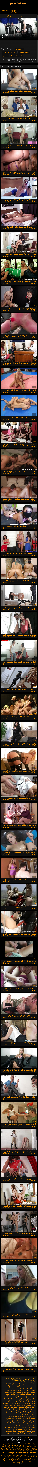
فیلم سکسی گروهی (23, 1452)
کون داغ (23, 1433)
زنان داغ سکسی (18, 1396)
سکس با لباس (33, 1452)
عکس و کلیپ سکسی (20, 1456)
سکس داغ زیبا (14, 1403)
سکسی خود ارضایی (9, 52)
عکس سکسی (16, 1455)
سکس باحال (33, 1445)
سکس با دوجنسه (5, 1458)
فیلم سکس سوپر (32, 1455)
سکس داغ (19, 2)
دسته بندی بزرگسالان (14, 11)
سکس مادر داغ (12, 1407)
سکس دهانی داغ (23, 1407)
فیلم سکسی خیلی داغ (26, 1416)
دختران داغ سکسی (10, 1394)
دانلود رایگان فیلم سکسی (24, 1443)
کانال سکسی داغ (16, 55)
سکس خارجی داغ (9, 1398)
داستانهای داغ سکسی (28, 1386)
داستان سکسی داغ (24, 1385)
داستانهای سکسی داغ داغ (27, 1388)
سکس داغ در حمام (25, 1403)
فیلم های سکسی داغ (16, 1420)
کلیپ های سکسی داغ (23, 1431)
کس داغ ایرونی (8, 1427)
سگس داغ (26, 1411)
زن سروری (19, 49)
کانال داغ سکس (15, 1425)
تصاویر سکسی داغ (16, 1383)
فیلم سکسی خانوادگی (31, 1449)
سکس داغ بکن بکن (19, 1399)
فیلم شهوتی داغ (9, 1418)
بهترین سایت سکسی (17, 1462)
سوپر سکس (14, 1453)
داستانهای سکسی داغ (15, 1386)
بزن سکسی (4, 1443)
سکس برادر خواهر (5, 1453)
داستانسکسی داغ (13, 1385)
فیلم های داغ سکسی (29, 1420)
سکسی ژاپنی (13, 1458)
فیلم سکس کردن (16, 1446)
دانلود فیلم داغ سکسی (23, 1392)
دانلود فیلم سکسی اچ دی (11, 1452)
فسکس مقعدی (30, 1456)
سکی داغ (32, 1411)
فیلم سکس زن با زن (17, 1445)
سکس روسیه (9, 1455)
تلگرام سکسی (29, 1450)
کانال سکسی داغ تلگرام (20, 1427)
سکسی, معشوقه (24, 52)
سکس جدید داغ (20, 1398)
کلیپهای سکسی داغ (10, 1431)
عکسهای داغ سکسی (24, 1412)
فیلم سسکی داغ (21, 1414)
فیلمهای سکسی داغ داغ (21, 1422)
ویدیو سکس (4, 1448)
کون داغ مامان (8, 1433)
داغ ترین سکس (14, 1388)
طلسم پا (5, 55)
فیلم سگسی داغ (20, 1418)
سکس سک (20, 1453)
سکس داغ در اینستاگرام (23, 1401)
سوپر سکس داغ (30, 1398)
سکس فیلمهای (28, 1453)
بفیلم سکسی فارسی (17, 1459)
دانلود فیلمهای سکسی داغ (25, 1394)
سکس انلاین (8, 1459)
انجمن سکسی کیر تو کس (18, 1449)
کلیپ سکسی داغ (20, 1429)
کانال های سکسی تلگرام (30, 1459)
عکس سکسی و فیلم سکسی (25, 1458)
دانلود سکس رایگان (12, 1443)
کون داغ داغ (17, 1433)
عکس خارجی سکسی (27, 1446)
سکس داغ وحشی (14, 1405)
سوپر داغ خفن (8, 1396)
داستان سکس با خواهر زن (8, 1450)
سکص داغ (9, 1409)
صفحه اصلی (5, 10)
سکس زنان (26, 1445)
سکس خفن (34, 1443)
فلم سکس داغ (31, 1414)
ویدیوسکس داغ (21, 1423)
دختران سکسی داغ (29, 1396)
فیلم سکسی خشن (20, 1450)
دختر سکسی (24, 1455)
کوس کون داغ (31, 1433)
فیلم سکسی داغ (14, 1416)
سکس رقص (11, 1448)
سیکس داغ (19, 1411)
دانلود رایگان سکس (9, 1456)
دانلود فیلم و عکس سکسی (13, 1461)
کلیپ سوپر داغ (30, 1429)
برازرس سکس (8, 1446)
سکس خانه (8, 1449)
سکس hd (23, 1461)
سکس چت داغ (23, 1409)
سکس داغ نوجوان (25, 1405)
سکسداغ (15, 1409)
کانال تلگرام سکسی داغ (28, 1425)
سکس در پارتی (18, 1448)
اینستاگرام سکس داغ (29, 1383)
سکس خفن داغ (30, 1399)
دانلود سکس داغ (25, 1390)
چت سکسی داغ (11, 1423)
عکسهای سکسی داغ (11, 1412)
